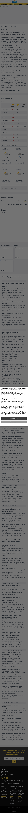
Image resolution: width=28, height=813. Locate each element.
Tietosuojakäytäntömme (14, 425)
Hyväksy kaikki (14, 418)
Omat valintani (14, 422)
